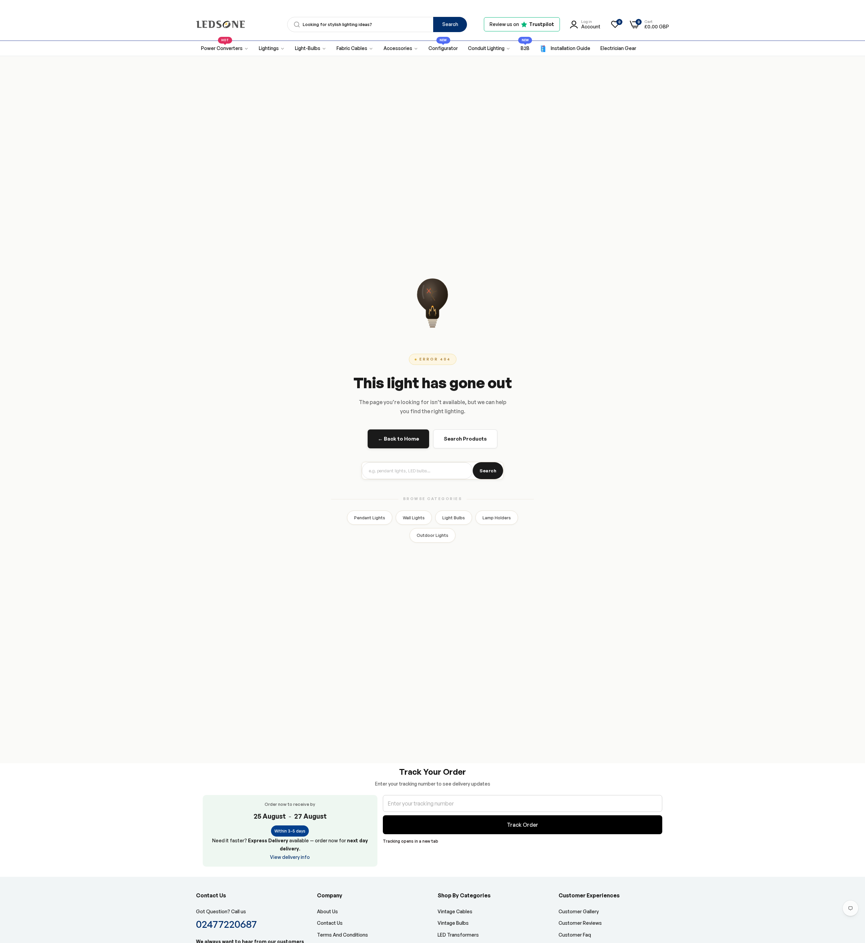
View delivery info (290, 857)
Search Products (465, 439)
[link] (272, 48)
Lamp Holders (497, 517)
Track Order (522, 824)
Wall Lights (414, 517)
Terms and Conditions (342, 935)
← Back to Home (398, 439)
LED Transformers (458, 935)
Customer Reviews (580, 923)
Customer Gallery (579, 911)
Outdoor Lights (432, 535)
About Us (327, 911)
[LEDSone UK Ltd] (220, 24)
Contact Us (330, 923)
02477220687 (226, 924)
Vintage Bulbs (453, 923)
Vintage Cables (455, 911)
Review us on (522, 24)
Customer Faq (575, 935)
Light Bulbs (453, 517)
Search (450, 24)
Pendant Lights (369, 517)
